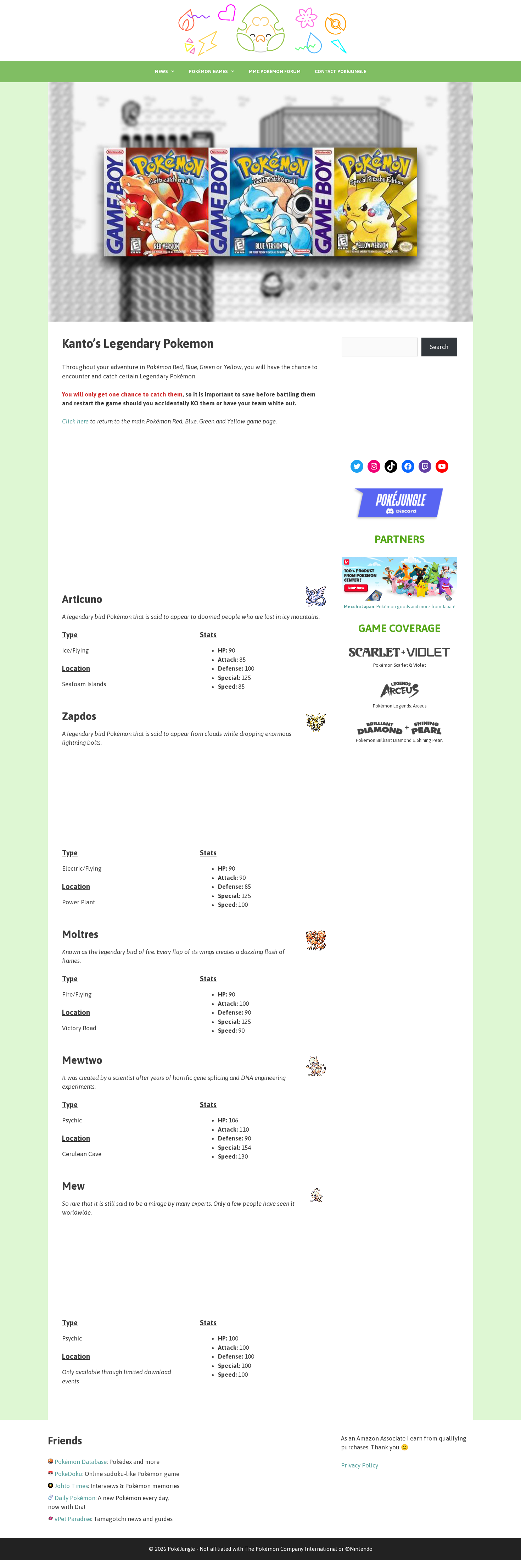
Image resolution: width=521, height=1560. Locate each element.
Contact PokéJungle (340, 71)
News (161, 71)
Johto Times (71, 1485)
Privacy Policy (359, 1465)
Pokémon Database (81, 1461)
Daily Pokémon (75, 1497)
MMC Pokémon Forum (275, 71)
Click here (75, 421)
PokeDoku (68, 1473)
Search (439, 346)
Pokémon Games (208, 71)
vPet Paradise (73, 1518)
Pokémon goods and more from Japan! (399, 606)
